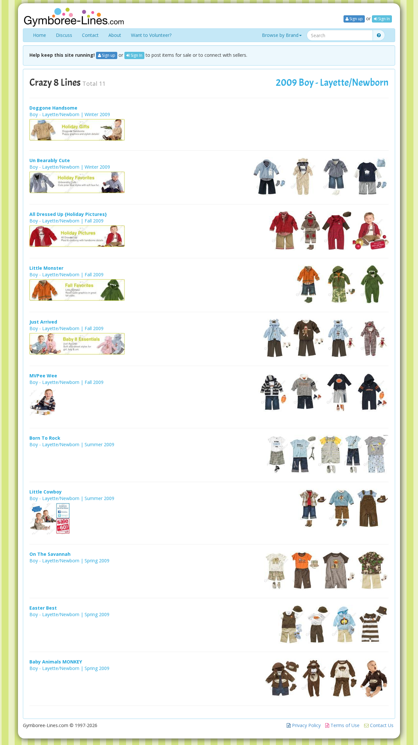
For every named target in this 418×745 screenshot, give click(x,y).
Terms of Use (344, 725)
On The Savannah (50, 554)
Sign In (383, 19)
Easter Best (43, 608)
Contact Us (381, 725)
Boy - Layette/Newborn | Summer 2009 (71, 444)
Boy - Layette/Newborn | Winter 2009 (69, 114)
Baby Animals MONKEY (55, 662)
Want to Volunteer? (151, 35)
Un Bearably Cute (49, 160)
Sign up (355, 19)
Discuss (64, 35)
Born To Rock (44, 438)
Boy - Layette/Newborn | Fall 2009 (66, 221)
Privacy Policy (306, 725)
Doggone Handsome (53, 108)
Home (39, 35)
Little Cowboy (45, 492)
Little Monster (46, 268)
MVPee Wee (43, 375)
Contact (90, 35)
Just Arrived (43, 322)
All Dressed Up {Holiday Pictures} (68, 214)
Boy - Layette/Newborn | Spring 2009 (69, 560)
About (114, 35)
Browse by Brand (280, 35)
